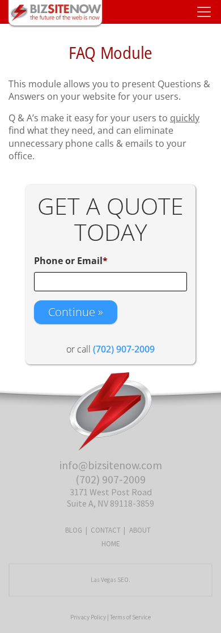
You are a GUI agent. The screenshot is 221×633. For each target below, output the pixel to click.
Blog (73, 530)
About (140, 530)
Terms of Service (130, 617)
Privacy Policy (88, 617)
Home (110, 544)
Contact (106, 530)
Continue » (75, 312)
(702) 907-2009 (110, 479)
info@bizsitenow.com (111, 465)
